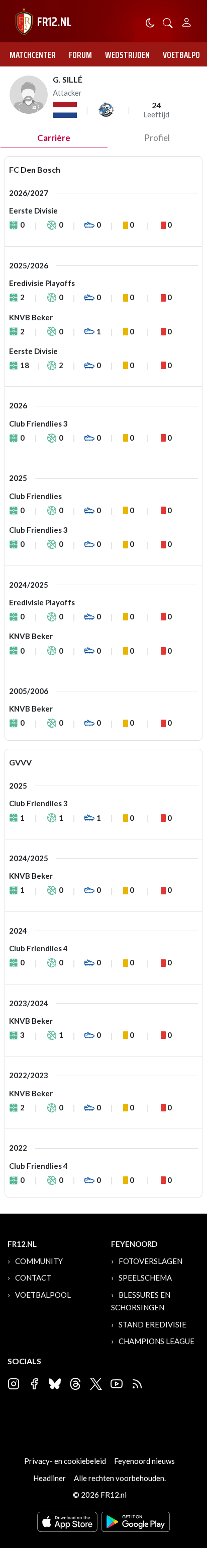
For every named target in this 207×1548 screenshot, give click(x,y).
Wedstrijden (127, 54)
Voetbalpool (43, 1294)
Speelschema (145, 1277)
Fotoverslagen (150, 1260)
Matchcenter (33, 54)
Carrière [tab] (53, 137)
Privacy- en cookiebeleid (65, 1460)
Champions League (156, 1341)
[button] (168, 22)
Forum (80, 54)
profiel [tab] (157, 137)
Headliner (49, 1478)
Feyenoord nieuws (144, 1460)
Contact (33, 1277)
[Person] (186, 21)
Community (39, 1260)
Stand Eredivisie (152, 1324)
